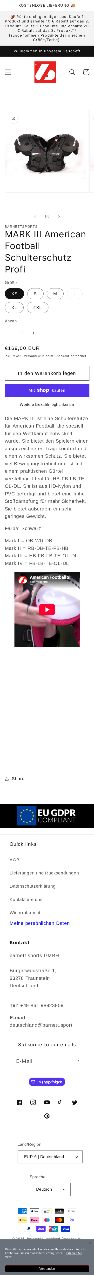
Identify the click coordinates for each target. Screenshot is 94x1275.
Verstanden (47, 1268)
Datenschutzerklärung (33, 886)
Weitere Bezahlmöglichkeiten (47, 404)
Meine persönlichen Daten (40, 923)
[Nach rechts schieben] (59, 216)
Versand (30, 356)
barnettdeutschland (43, 1239)
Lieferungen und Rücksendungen (44, 873)
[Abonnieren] (77, 1061)
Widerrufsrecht (25, 912)
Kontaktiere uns (26, 899)
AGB (14, 859)
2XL (37, 307)
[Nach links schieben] (34, 216)
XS (14, 293)
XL (14, 307)
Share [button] (18, 778)
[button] (8, 72)
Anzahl (11, 321)
